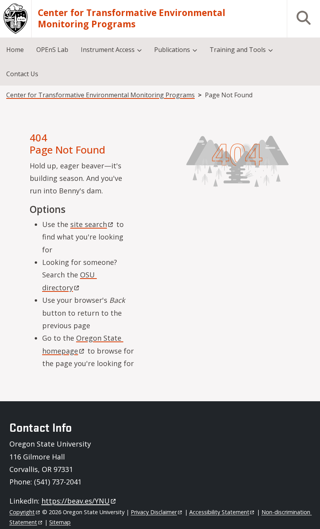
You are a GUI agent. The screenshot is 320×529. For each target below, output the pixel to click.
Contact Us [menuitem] (22, 74)
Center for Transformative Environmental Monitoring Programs (131, 18)
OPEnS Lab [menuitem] (52, 49)
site (88, 224)
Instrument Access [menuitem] (108, 49)
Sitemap (60, 522)
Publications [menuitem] (172, 49)
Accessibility (219, 512)
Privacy (154, 512)
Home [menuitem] (15, 49)
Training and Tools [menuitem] (238, 49)
